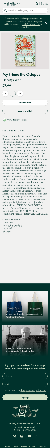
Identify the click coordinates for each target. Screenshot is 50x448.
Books (7, 446)
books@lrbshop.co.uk (31, 24)
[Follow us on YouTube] (29, 436)
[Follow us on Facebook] (36, 436)
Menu (45, 4)
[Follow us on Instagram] (21, 436)
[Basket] (37, 4)
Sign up (25, 397)
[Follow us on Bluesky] (14, 436)
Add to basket (25, 102)
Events (15, 446)
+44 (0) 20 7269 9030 (25, 430)
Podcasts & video (28, 446)
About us (42, 446)
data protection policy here (33, 390)
